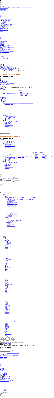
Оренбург (6, 262)
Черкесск (6, 331)
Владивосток (7, 306)
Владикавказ (7, 307)
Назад (7, 195)
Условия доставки (3, 373)
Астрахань (6, 303)
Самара (6, 265)
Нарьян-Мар (7, 320)
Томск (6, 299)
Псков (6, 296)
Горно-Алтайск (7, 309)
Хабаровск (6, 329)
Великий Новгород (8, 284)
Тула (5, 275)
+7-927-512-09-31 (7, 52)
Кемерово (6, 258)
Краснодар (6, 314)
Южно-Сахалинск (8, 334)
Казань (6, 257)
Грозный (6, 310)
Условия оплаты (3, 372)
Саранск (6, 324)
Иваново (6, 287)
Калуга (6, 290)
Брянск (6, 283)
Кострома (6, 292)
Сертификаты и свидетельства (5, 363)
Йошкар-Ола (7, 312)
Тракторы (8, 219)
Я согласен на (10, 353)
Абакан (6, 279)
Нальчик (6, 319)
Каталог (6, 196)
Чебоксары (7, 300)
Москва (6, 255)
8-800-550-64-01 (4, 48)
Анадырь (6, 302)
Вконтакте (4, 389)
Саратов (6, 266)
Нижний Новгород (8, 259)
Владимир (6, 285)
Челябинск (6, 330)
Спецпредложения (3, 357)
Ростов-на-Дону (7, 322)
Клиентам (2, 366)
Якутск (6, 335)
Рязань (6, 264)
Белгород (6, 282)
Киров (6, 291)
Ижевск (6, 288)
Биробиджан (7, 304)
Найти (2, 393)
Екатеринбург (7, 256)
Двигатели (9, 212)
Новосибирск (7, 260)
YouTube (4, 72)
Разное (8, 230)
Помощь (1, 370)
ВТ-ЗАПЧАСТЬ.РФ (15, 355)
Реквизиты (2, 368)
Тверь (6, 276)
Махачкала (6, 318)
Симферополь (7, 326)
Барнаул (6, 281)
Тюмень (6, 269)
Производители (3, 358)
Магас (6, 316)
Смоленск (6, 297)
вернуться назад (3, 343)
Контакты (2, 362)
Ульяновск (6, 277)
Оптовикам (2, 369)
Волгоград (6, 308)
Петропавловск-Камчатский (10, 321)
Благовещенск (7, 305)
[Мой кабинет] (0, 176)
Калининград (7, 313)
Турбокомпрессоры (10, 224)
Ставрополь (7, 298)
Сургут (6, 268)
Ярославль (6, 301)
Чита (5, 332)
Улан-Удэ (6, 328)
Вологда (6, 286)
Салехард (6, 323)
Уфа (5, 270)
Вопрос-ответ (2, 375)
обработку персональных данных (13, 353)
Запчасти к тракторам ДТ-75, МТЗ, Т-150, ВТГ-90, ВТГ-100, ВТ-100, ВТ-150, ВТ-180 (22, 199)
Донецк (6, 311)
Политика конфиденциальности (6, 364)
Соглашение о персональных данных (7, 365)
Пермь (6, 263)
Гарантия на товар (3, 374)
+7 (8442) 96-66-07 (5, 50)
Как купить (7, 240)
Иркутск (6, 289)
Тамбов (6, 274)
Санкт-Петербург (8, 267)
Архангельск (7, 280)
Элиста (6, 333)
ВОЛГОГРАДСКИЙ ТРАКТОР (6, 355)
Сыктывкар (7, 327)
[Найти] (1, 5)
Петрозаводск (7, 295)
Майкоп (6, 317)
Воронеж (6, 278)
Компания (6, 247)
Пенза (6, 294)
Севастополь (7, 325)
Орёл (5, 261)
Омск (6, 273)
